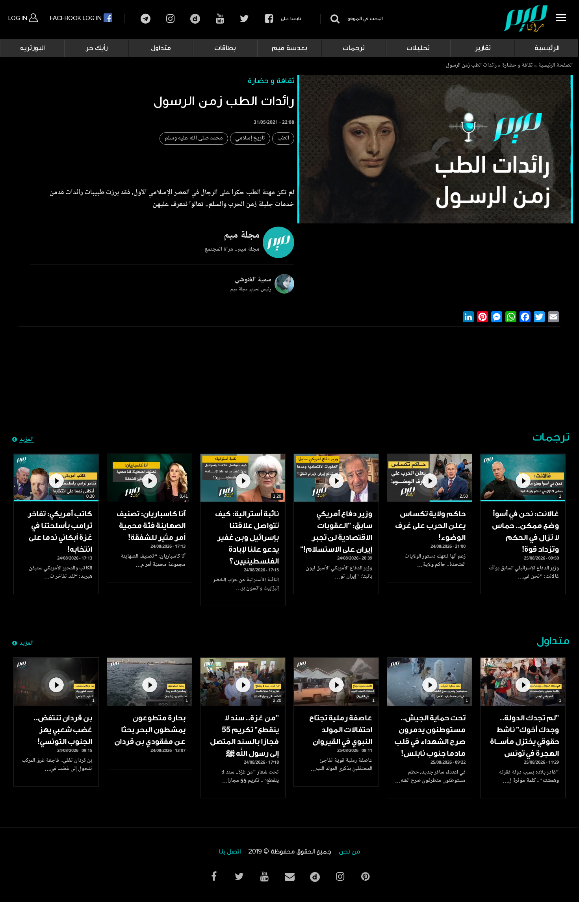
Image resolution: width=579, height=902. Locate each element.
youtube (220, 19)
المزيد (26, 440)
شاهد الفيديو (523, 478)
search (333, 19)
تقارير (483, 48)
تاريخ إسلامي (250, 138)
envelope (289, 877)
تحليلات (418, 48)
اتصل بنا (230, 851)
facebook (269, 19)
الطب (283, 138)
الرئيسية (546, 48)
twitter (244, 19)
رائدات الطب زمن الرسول (471, 65)
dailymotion (195, 19)
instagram (170, 19)
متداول (161, 48)
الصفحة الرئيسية (555, 65)
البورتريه (32, 48)
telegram (145, 19)
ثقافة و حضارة (517, 65)
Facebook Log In (76, 18)
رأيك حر (96, 48)
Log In (18, 18)
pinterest (365, 877)
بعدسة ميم (289, 48)
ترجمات (354, 48)
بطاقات (225, 48)
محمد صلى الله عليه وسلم (194, 138)
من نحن (349, 851)
